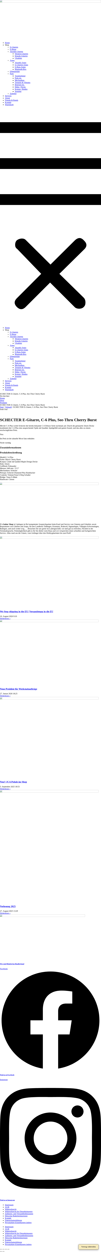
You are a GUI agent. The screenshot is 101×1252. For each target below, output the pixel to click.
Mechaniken (19, 80)
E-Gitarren (14, 47)
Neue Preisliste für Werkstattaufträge (18, 689)
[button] (50, 216)
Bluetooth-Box (20, 69)
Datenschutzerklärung (13, 1220)
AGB (7, 1207)
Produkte (3, 403)
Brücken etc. (20, 85)
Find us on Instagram (7, 1200)
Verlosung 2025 (8, 906)
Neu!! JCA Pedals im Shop (13, 782)
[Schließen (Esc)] (8, 1249)
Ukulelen (18, 58)
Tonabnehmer (20, 76)
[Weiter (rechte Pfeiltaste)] (3, 1251)
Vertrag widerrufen (88, 1247)
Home (7, 43)
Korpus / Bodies (21, 89)
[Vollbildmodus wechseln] (3, 1249)
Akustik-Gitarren (16, 52)
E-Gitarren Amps (21, 65)
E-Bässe (13, 49)
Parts (12, 74)
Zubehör (13, 94)
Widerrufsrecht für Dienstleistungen (19, 1211)
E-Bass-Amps (20, 67)
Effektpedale (15, 71)
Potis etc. (18, 78)
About (7, 98)
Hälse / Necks (20, 87)
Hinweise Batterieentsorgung (16, 1216)
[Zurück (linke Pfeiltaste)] (1, 1251)
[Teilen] (6, 1249)
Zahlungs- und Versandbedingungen (19, 1214)
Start (2, 407)
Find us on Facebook (7, 1075)
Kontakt (8, 102)
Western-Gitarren (21, 54)
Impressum (9, 1205)
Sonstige (18, 91)
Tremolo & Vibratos (22, 82)
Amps (12, 60)
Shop (2, 400)
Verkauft (8, 407)
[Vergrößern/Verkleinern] (1, 1249)
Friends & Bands (11, 100)
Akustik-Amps (20, 63)
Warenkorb (9, 105)
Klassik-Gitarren (21, 56)
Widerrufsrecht (10, 1209)
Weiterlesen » (5, 618)
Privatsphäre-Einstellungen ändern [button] (18, 1223)
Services (8, 96)
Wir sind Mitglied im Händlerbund (12, 964)
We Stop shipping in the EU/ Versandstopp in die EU (26, 611)
